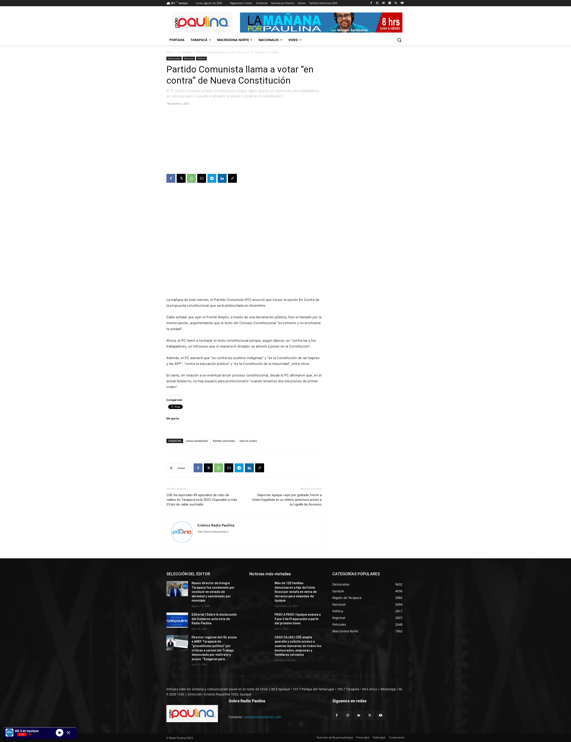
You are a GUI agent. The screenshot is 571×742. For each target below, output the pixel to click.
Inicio (169, 52)
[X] (395, 3)
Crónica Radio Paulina (215, 525)
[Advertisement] (244, 140)
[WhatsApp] (191, 178)
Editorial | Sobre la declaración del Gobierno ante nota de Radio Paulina (214, 619)
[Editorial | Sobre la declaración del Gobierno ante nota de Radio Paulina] (177, 620)
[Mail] (383, 3)
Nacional (189, 58)
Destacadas (184, 52)
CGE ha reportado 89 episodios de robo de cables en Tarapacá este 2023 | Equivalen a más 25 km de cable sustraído (201, 499)
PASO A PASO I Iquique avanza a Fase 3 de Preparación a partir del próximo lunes (298, 619)
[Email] (201, 178)
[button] (399, 40)
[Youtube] (402, 3)
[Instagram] (377, 3)
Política (201, 58)
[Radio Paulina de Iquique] (202, 22)
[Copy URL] (232, 178)
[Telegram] (211, 178)
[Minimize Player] (68, 732)
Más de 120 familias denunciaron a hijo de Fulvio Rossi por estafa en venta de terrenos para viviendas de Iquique (296, 591)
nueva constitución (197, 440)
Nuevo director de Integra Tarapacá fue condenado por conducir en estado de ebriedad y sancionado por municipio (213, 591)
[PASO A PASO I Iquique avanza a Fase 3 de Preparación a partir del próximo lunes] (260, 620)
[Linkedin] (222, 178)
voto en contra (248, 440)
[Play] (59, 732)
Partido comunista (224, 440)
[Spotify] (389, 3)
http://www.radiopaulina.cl (212, 531)
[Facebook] (371, 3)
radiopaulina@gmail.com (262, 717)
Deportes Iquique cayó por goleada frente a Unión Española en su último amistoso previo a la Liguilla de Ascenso (287, 499)
